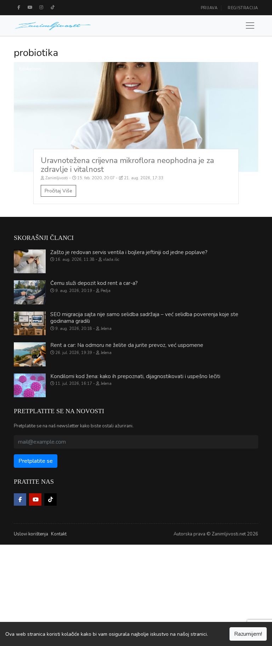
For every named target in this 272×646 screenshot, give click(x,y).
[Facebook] (19, 7)
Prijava (209, 8)
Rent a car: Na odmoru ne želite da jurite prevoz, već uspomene (126, 345)
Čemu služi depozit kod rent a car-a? (94, 283)
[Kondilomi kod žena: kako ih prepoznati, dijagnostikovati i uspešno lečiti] (30, 385)
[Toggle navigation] (250, 25)
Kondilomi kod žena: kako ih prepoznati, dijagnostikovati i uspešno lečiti (135, 376)
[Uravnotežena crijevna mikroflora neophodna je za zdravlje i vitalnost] (136, 117)
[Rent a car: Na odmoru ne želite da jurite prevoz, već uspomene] (30, 354)
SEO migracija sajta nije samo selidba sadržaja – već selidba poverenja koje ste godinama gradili (144, 318)
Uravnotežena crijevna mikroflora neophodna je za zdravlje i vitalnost (127, 165)
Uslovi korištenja (31, 534)
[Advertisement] (136, 594)
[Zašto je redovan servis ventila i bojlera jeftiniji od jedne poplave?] (30, 261)
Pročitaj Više (58, 190)
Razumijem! (248, 634)
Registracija (243, 8)
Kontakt (59, 534)
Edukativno (30, 69)
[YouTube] (30, 7)
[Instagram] (41, 7)
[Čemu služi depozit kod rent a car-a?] (30, 292)
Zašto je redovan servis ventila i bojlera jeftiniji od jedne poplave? (129, 252)
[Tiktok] (53, 7)
